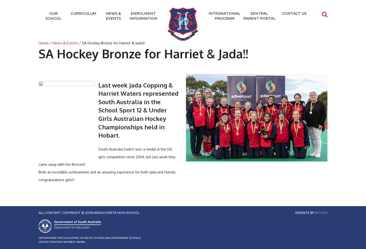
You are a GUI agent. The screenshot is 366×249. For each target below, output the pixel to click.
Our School (53, 16)
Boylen (321, 213)
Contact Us (294, 13)
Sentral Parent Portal (259, 16)
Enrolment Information (143, 16)
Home (44, 43)
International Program (225, 16)
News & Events (113, 16)
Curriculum (83, 13)
